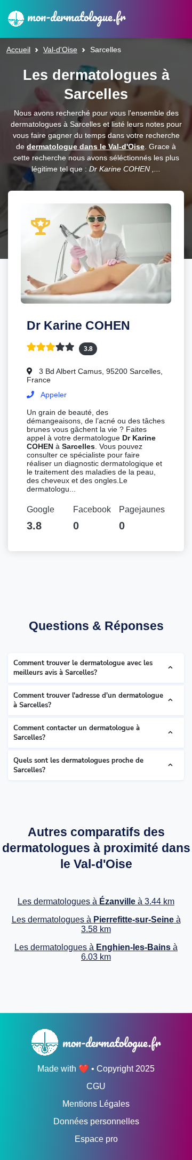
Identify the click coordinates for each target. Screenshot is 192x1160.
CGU (96, 1086)
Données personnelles (96, 1121)
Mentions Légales (96, 1103)
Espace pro (96, 1138)
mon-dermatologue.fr (74, 16)
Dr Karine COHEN (78, 325)
